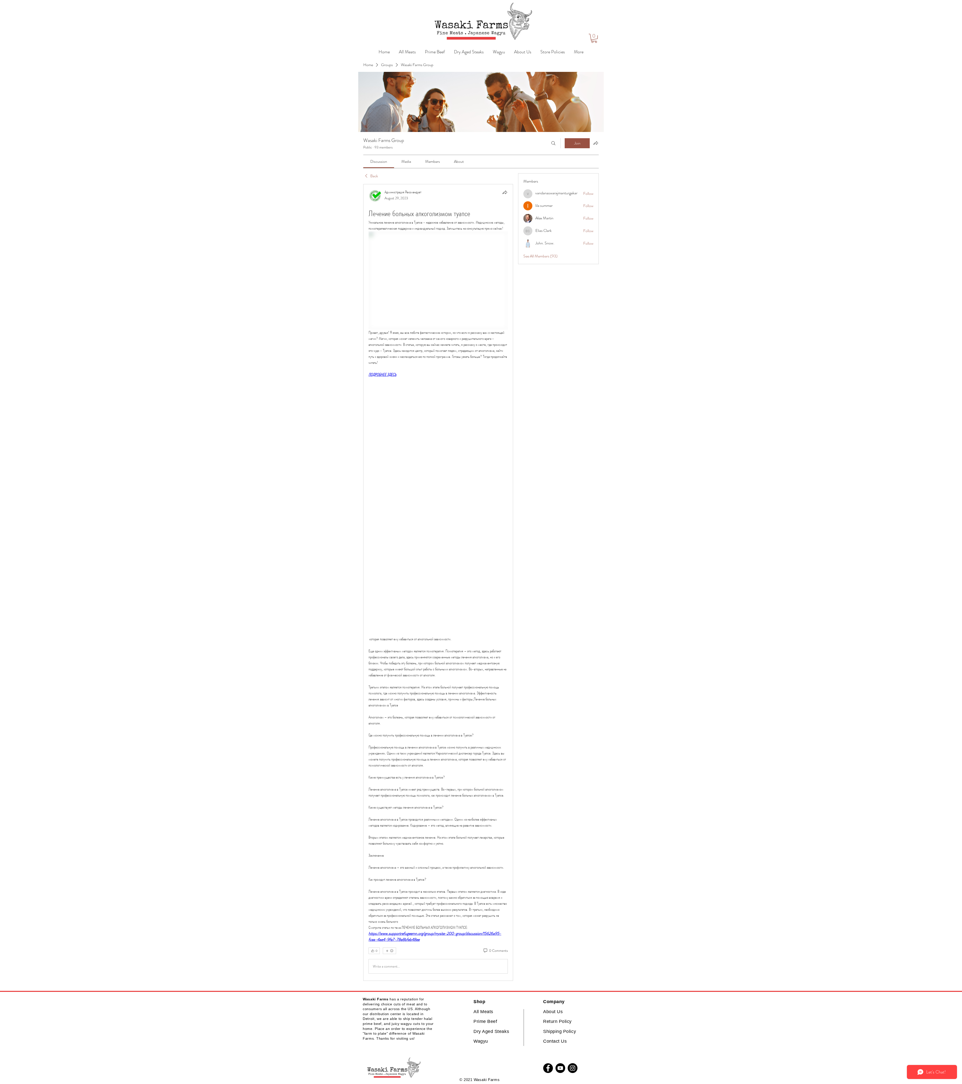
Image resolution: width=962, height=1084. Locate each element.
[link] (378, 161)
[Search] (553, 143)
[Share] (505, 192)
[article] (438, 582)
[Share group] (596, 143)
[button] (594, 38)
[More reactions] (389, 951)
